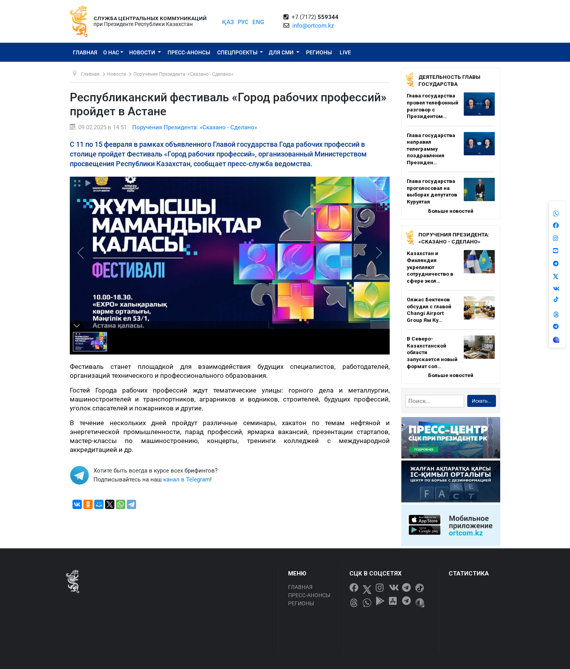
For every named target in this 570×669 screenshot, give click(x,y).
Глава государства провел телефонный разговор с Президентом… (432, 105)
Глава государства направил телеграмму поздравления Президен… (431, 148)
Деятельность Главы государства (449, 80)
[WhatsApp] (120, 504)
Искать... (481, 401)
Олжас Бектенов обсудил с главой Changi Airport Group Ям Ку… (429, 309)
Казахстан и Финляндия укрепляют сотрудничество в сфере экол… (430, 266)
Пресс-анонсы (189, 52)
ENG (258, 22)
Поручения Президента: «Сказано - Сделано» (194, 127)
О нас (111, 52)
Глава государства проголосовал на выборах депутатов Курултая (432, 191)
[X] (109, 504)
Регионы (319, 52)
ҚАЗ (228, 22)
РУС (243, 22)
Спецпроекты (238, 52)
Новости (142, 52)
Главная (85, 52)
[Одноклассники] (88, 504)
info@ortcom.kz (313, 25)
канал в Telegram (186, 479)
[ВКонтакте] (77, 504)
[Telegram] (131, 504)
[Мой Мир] (99, 504)
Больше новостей (450, 211)
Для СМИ (282, 52)
